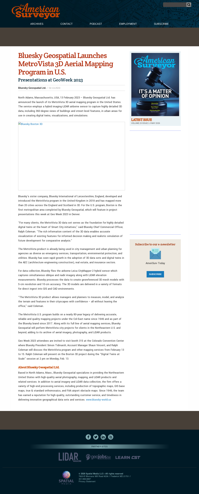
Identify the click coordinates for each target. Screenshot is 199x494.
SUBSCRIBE (155, 274)
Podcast (96, 24)
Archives (36, 24)
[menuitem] (37, 24)
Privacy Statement (87, 481)
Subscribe (161, 24)
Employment (128, 24)
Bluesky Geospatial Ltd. (32, 88)
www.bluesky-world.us (98, 399)
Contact (66, 24)
